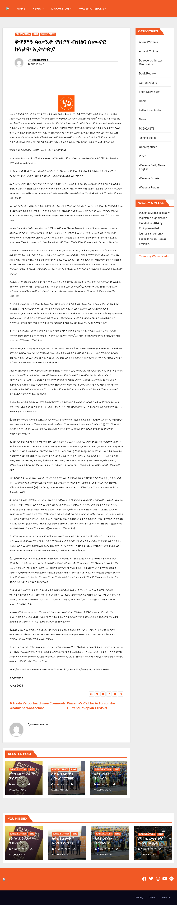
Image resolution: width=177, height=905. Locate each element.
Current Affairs (18, 769)
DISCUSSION (60, 8)
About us (165, 897)
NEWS (37, 8)
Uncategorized (148, 146)
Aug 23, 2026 (62, 849)
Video (142, 156)
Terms (152, 897)
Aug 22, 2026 (105, 849)
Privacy (139, 897)
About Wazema (23, 34)
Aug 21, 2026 (148, 849)
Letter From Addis (150, 110)
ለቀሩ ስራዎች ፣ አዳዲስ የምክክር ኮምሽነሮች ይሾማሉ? (62, 780)
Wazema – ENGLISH (92, 8)
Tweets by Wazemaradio (154, 256)
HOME (21, 8)
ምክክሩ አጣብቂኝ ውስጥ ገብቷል (150, 840)
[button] (171, 8)
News (142, 119)
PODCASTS (147, 128)
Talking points (147, 137)
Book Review (147, 73)
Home (35, 34)
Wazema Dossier (149, 178)
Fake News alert (149, 91)
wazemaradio (40, 59)
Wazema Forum (48, 34)
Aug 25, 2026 (19, 849)
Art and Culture (148, 51)
